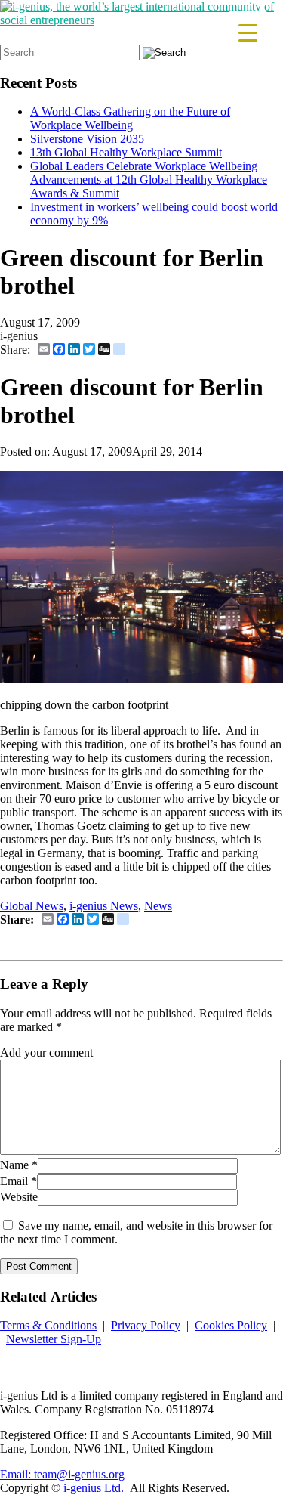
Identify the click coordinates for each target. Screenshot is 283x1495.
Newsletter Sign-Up (53, 1338)
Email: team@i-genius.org (62, 1474)
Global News (31, 905)
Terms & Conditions (48, 1325)
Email (14, 1181)
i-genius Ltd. (93, 1487)
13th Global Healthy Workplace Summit (126, 152)
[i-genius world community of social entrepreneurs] (141, 20)
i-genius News (103, 905)
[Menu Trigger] (248, 32)
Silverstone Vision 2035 (87, 138)
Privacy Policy (145, 1325)
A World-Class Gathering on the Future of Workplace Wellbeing (130, 118)
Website (19, 1196)
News (158, 905)
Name (14, 1165)
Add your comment (46, 1052)
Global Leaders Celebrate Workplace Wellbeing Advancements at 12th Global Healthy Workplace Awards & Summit (148, 179)
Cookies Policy (231, 1325)
